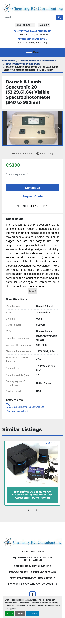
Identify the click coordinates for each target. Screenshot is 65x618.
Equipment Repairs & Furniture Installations (32, 559)
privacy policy (10, 608)
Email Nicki (42, 34)
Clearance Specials (43, 572)
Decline (20, 613)
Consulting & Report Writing (32, 566)
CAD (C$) (43, 25)
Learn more (32, 613)
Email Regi (41, 42)
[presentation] (28, 510)
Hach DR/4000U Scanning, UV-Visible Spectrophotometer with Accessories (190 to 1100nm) (32, 494)
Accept (10, 613)
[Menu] (29, 52)
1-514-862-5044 (26, 42)
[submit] (59, 17)
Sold (40, 551)
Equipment (28, 551)
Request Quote (33, 196)
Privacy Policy (18, 572)
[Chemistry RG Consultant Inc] (32, 541)
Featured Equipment (23, 578)
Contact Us (32, 188)
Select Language (23, 25)
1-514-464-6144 (25, 34)
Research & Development (24, 584)
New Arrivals (46, 578)
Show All (32, 291)
